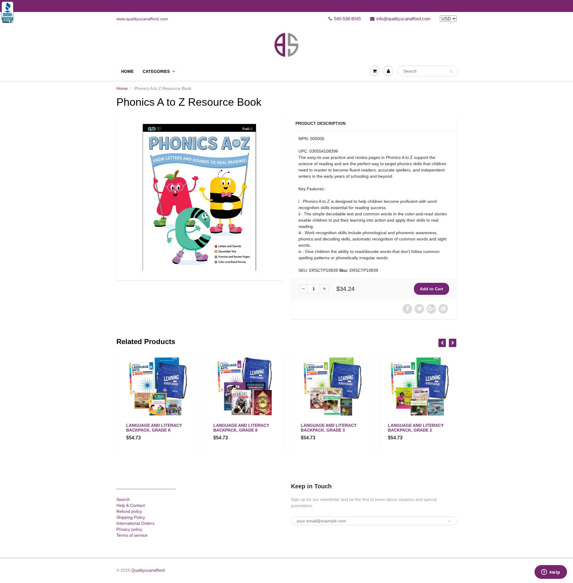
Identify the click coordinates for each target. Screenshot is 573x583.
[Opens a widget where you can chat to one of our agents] (550, 572)
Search (123, 499)
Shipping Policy (130, 517)
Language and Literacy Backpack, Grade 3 (326, 427)
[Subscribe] (449, 521)
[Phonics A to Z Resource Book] (199, 197)
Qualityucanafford (148, 570)
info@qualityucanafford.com (403, 18)
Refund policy (129, 511)
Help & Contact (130, 505)
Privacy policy (129, 529)
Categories (156, 71)
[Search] (451, 71)
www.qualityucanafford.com (142, 18)
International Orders (135, 523)
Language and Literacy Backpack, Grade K (152, 427)
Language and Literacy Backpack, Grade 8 (239, 427)
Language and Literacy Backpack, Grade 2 (414, 427)
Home (127, 71)
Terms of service (131, 535)
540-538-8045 (347, 18)
